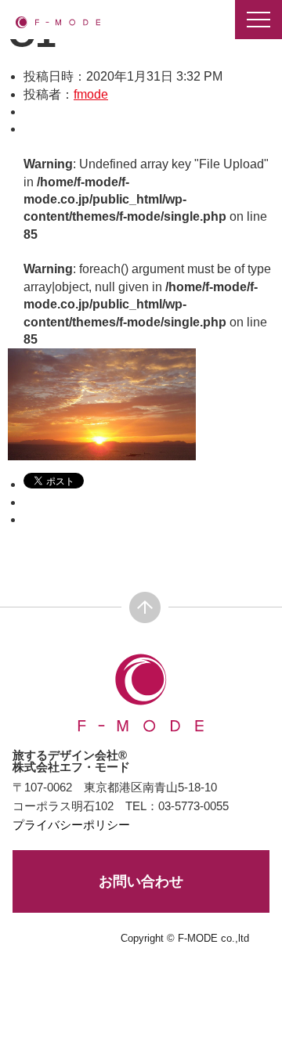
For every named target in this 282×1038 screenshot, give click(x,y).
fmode (91, 94)
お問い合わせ (141, 881)
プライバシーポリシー (71, 824)
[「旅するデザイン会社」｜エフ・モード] (58, 21)
